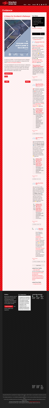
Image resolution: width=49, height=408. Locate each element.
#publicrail (41, 277)
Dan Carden (37, 61)
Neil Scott (38, 402)
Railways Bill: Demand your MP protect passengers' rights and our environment (39, 162)
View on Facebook (35, 76)
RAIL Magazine (37, 105)
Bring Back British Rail (9, 3)
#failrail (33, 279)
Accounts (11, 401)
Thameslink (38, 236)
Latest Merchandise (37, 294)
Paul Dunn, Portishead (37, 28)
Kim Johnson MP (35, 59)
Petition (6, 294)
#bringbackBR (35, 274)
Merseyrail (34, 49)
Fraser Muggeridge (29, 402)
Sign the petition (8, 306)
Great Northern (38, 239)
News (29, 4)
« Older (6, 81)
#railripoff (34, 278)
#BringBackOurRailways (37, 275)
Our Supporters (22, 294)
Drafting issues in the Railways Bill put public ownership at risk (40, 110)
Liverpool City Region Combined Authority (38, 46)
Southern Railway (39, 237)
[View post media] (33, 229)
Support (34, 4)
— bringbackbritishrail (36, 39)
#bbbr (42, 272)
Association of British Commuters (38, 104)
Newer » (27, 81)
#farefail (37, 277)
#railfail (33, 277)
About (25, 4)
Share (34, 77)
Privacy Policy (16, 401)
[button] (37, 80)
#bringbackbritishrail (36, 272)
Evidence (7, 10)
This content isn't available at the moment (38, 66)
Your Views (35, 16)
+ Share (6, 76)
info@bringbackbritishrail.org (34, 401)
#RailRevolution (39, 278)
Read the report (8, 73)
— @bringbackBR (36, 269)
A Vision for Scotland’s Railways (17, 16)
